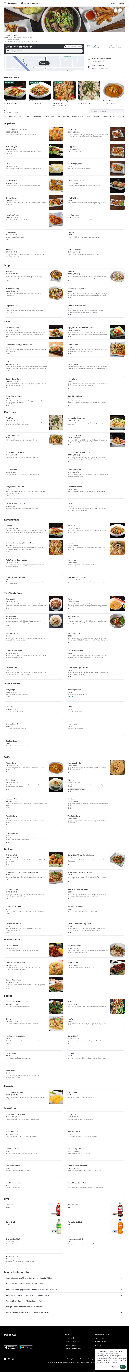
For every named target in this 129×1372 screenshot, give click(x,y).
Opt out (114, 1367)
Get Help (67, 1334)
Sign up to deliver (70, 1345)
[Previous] (119, 77)
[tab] (12, 116)
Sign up (121, 3)
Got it (123, 1367)
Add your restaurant (71, 1342)
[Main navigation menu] (5, 3)
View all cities (99, 1338)
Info (31, 37)
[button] (64, 1278)
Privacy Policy (71, 1359)
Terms (82, 1359)
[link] (115, 10)
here (117, 1362)
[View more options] (120, 10)
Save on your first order (72, 1349)
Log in (112, 3)
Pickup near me (100, 1342)
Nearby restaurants (102, 1334)
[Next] (123, 77)
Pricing (90, 1359)
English (99, 1345)
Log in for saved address (74, 47)
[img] (44, 63)
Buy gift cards (69, 1338)
